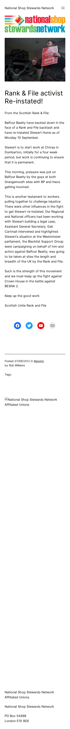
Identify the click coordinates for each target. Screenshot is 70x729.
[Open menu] (63, 8)
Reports (39, 361)
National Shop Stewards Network (29, 8)
